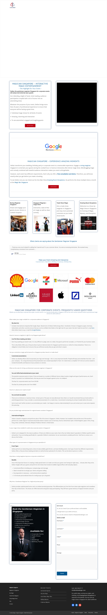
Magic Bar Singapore (21, 182)
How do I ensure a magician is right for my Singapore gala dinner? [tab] (27, 335)
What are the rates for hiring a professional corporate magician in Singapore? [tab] (30, 368)
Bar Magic (11, 593)
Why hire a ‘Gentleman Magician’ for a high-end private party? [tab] (26, 481)
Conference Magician (45, 602)
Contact (11, 603)
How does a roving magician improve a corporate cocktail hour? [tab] (27, 456)
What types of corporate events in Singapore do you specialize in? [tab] (27, 442)
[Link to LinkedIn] (12, 1)
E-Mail (59, 537)
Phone (58, 545)
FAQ (10, 601)
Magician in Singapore (14, 590)
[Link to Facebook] (10, 1)
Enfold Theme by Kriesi (28, 612)
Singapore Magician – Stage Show (40, 203)
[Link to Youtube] (14, 1)
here (93, 328)
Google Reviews (36, 330)
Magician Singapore (13, 587)
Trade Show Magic (62, 203)
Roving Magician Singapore (15, 203)
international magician (45, 590)
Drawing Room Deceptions (56, 180)
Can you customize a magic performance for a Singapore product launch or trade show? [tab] (33, 352)
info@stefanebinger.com (78, 590)
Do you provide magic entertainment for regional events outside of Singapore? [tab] (31, 410)
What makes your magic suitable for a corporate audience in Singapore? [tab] (29, 319)
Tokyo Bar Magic (44, 593)
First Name (60, 520)
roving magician (85, 165)
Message (59, 553)
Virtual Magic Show (13, 598)
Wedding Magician (44, 599)
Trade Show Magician (13, 595)
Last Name (60, 529)
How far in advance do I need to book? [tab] (20, 390)
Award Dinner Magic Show (46, 596)
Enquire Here (53, 43)
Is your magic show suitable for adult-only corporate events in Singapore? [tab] (29, 428)
